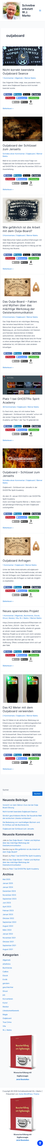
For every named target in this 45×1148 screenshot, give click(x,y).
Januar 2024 (8, 887)
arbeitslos (7, 964)
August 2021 (8, 949)
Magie (5, 1014)
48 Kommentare (9, 407)
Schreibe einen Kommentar (14, 154)
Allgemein (19, 78)
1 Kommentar (8, 78)
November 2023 (9, 895)
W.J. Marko (24, 618)
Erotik (5, 979)
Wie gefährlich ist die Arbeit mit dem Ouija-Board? (21, 229)
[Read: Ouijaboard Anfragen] (22, 546)
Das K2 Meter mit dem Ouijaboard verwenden (18, 709)
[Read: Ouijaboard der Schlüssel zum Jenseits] (22, 129)
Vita (17, 618)
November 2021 (9, 938)
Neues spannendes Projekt (21, 611)
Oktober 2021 (8, 942)
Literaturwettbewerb (11, 1011)
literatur (12, 618)
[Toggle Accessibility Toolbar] (40, 1143)
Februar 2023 (8, 910)
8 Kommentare (9, 317)
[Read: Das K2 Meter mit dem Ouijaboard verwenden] (22, 688)
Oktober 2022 (8, 918)
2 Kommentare (9, 716)
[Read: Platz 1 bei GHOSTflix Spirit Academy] (22, 385)
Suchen (6, 790)
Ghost (5, 618)
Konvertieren (8, 999)
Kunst (5, 1003)
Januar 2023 (8, 914)
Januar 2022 (8, 934)
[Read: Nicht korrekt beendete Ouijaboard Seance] (22, 56)
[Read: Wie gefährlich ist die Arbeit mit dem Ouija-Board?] (22, 210)
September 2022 (9, 922)
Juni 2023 (7, 903)
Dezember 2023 (9, 891)
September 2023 (9, 899)
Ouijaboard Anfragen (17, 560)
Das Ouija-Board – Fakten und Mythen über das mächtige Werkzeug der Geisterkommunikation (20, 307)
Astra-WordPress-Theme (29, 1094)
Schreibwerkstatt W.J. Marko (28, 10)
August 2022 (8, 926)
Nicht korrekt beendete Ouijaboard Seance (18, 71)
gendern (6, 983)
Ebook (36, 616)
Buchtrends (28, 616)
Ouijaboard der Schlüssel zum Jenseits (19, 147)
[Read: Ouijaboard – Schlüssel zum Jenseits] (22, 458)
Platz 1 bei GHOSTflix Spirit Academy (26, 856)
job (4, 995)
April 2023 (7, 907)
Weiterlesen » (8, 108)
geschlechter (8, 987)
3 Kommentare (9, 235)
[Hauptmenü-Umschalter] (40, 10)
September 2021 (9, 945)
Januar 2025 (8, 883)
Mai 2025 (6, 879)
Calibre (5, 972)
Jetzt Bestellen (22, 1140)
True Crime (7, 1022)
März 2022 (7, 930)
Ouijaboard (30, 154)
